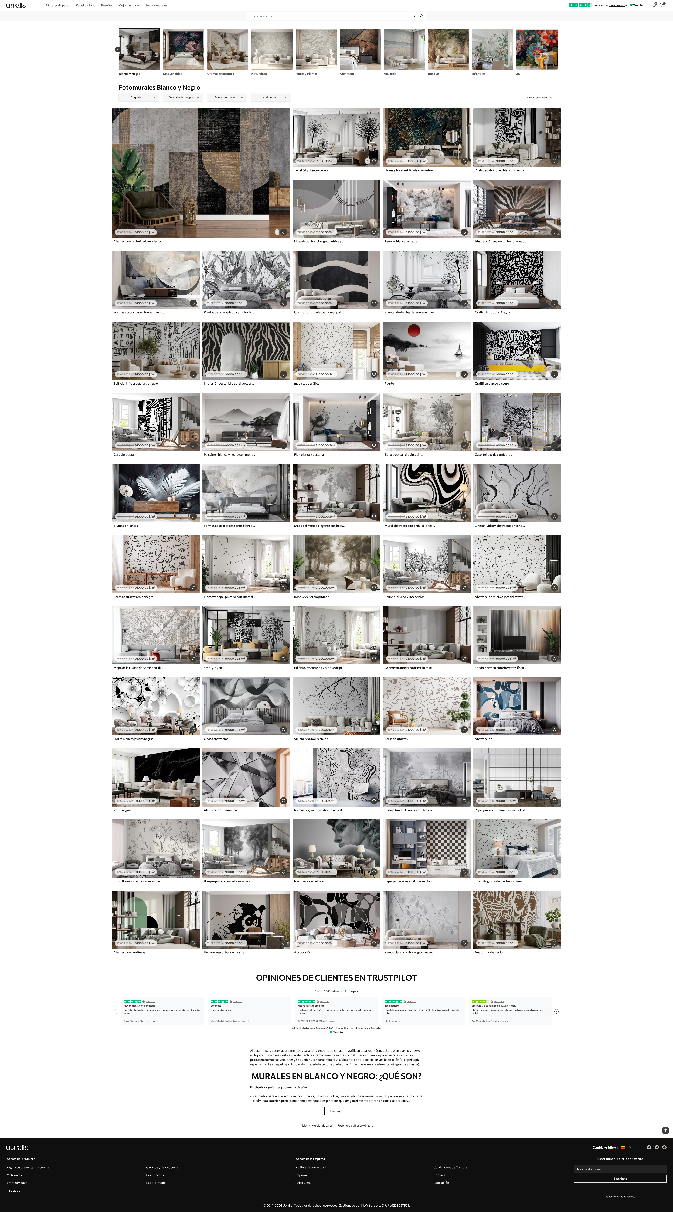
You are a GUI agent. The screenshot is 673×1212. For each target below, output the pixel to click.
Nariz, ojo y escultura (309, 881)
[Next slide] (555, 49)
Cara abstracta (124, 454)
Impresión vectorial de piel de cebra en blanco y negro (229, 383)
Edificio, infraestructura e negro (136, 383)
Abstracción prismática (220, 810)
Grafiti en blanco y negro (492, 383)
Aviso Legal (303, 1182)
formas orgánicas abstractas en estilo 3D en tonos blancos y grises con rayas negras (319, 810)
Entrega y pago (17, 1182)
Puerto (389, 383)
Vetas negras (122, 810)
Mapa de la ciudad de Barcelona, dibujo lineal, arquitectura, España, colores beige (139, 668)
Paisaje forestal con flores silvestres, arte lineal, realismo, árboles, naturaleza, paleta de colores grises (410, 810)
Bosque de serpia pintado (311, 597)
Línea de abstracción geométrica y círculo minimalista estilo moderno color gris (319, 241)
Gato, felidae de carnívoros (493, 454)
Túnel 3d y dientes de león (311, 170)
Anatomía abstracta (489, 952)
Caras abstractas (396, 739)
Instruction (14, 1190)
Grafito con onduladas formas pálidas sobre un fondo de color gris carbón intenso (319, 312)
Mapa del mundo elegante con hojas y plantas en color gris (319, 526)
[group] (183, 52)
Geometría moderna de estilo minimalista (410, 668)
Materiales (14, 1175)
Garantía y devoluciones (163, 1167)
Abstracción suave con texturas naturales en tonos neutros (500, 241)
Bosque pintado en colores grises (227, 881)
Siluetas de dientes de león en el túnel (410, 312)
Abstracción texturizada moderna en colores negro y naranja (139, 241)
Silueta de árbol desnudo (311, 739)
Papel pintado (156, 1182)
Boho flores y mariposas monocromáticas (139, 881)
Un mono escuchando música (224, 952)
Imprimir (301, 1175)
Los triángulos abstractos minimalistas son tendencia (500, 881)
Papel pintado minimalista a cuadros (500, 810)
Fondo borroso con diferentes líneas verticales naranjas (500, 668)
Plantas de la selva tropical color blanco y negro (229, 312)
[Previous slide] (118, 49)
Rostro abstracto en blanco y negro (499, 170)
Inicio (303, 1125)
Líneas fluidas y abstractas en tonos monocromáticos (500, 526)
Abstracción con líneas (129, 952)
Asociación (441, 1182)
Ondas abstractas (216, 739)
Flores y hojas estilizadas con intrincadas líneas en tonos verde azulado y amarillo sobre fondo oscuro (410, 170)
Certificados (155, 1175)
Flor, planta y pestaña (309, 454)
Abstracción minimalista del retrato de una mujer (500, 597)
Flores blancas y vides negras (133, 739)
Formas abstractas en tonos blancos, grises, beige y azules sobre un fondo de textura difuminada (139, 312)
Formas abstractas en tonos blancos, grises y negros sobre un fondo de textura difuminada (229, 526)
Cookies (439, 1175)
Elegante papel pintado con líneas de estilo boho (229, 597)
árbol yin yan (213, 668)
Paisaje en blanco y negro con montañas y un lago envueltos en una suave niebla (229, 454)
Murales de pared (322, 1125)
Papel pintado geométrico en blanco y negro (410, 881)
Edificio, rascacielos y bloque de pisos (319, 668)
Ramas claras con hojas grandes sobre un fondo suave (410, 952)
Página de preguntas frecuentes (28, 1167)
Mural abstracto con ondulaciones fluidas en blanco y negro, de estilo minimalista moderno (410, 526)
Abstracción (483, 739)
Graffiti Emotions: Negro (492, 312)
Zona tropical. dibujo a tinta (404, 454)
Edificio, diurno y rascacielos (404, 597)
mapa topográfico (307, 383)
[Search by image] (414, 16)
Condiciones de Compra (450, 1167)
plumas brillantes (126, 526)
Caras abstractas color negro (134, 597)
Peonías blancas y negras (402, 241)
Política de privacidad (310, 1167)
